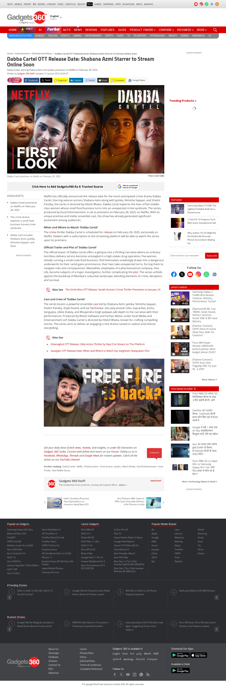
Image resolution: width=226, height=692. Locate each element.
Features (108, 30)
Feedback (53, 657)
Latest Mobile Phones (52, 568)
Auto (67, 30)
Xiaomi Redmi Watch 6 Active (128, 538)
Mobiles (39, 36)
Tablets (172, 36)
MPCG (139, 4)
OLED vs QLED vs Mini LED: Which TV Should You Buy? (35, 593)
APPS (118, 4)
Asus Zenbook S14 (16, 553)
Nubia (177, 545)
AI (40, 30)
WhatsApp (62, 455)
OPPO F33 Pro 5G (50, 545)
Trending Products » (182, 101)
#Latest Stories (16, 617)
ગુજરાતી (117, 659)
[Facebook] (174, 274)
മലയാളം (128, 659)
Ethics (83, 657)
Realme (178, 561)
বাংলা (132, 654)
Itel (153, 561)
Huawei (155, 549)
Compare (165, 30)
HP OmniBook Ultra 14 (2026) (56, 553)
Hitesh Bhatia (128, 466)
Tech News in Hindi (182, 388)
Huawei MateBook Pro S (93, 561)
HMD (154, 541)
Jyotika (117, 466)
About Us (53, 649)
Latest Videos (179, 287)
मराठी (155, 654)
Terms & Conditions (90, 665)
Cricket (51, 4)
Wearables (198, 36)
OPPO (178, 553)
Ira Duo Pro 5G (121, 530)
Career (83, 649)
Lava (177, 530)
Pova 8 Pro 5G (88, 549)
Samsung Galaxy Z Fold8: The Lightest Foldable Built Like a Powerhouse (201, 209)
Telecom (52, 36)
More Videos (208, 379)
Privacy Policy (86, 653)
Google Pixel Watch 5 (124, 541)
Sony (200, 541)
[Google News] (214, 274)
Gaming (77, 36)
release (108, 232)
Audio (120, 36)
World (18, 4)
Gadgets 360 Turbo (55, 451)
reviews (86, 447)
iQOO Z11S (86, 545)
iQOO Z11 (86, 534)
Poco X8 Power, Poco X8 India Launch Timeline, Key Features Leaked (197, 624)
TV (128, 36)
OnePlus (179, 549)
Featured (176, 200)
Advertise (53, 673)
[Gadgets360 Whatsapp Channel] (206, 274)
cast (96, 304)
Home (13, 30)
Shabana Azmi (91, 466)
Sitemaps (53, 653)
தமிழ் (139, 654)
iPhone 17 (47, 557)
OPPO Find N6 (14, 541)
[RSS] (217, 4)
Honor (155, 545)
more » (123, 485)
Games (97, 4)
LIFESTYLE (70, 4)
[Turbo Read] (14, 80)
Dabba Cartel (69, 466)
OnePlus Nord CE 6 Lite (53, 538)
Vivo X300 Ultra (14, 549)
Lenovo (178, 534)
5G (209, 36)
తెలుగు (147, 654)
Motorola (179, 538)
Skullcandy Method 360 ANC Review (197, 591)
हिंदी (34, 4)
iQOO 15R (12, 569)
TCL (199, 545)
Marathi (148, 4)
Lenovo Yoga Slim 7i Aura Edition (23, 565)
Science (185, 36)
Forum (115, 451)
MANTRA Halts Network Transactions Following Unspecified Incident (90, 624)
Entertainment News (42, 53)
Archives (52, 661)
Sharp (201, 538)
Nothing (178, 541)
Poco (177, 557)
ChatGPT (11, 538)
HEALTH (81, 4)
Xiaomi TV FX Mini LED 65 (126, 545)
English (116, 654)
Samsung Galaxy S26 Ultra (20, 530)
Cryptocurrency (49, 549)
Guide (122, 30)
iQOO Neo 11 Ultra (90, 541)
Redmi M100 (87, 538)
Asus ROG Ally (121, 557)
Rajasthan (129, 4)
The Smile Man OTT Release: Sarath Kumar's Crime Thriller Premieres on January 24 (113, 289)
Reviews (91, 30)
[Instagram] (198, 274)
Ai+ (153, 530)
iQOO (154, 557)
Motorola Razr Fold (16, 534)
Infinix (154, 553)
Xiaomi (201, 553)
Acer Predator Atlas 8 (124, 553)
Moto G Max (87, 553)
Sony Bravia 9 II (121, 549)
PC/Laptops (140, 36)
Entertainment (93, 36)
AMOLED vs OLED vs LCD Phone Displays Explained (141, 593)
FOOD (60, 4)
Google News (91, 455)
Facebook (49, 455)
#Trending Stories (17, 585)
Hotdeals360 (157, 36)
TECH (89, 4)
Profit (27, 4)
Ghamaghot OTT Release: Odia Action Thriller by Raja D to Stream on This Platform (98, 344)
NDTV (10, 4)
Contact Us (54, 665)
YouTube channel (70, 459)
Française (152, 659)
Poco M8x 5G (87, 530)
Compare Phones (50, 572)
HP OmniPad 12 (49, 534)
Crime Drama (106, 466)
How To (65, 36)
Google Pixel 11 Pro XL (92, 557)
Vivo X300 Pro (14, 561)
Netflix (80, 466)
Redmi (201, 530)
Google (155, 538)
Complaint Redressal (91, 669)
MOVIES (41, 4)
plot (135, 272)
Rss (147, 674)
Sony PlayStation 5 (51, 530)
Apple (154, 534)
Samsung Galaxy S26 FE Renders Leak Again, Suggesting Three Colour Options (144, 626)
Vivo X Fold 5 (13, 573)
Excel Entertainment (146, 466)
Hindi (125, 654)
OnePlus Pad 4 (49, 541)
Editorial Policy (87, 661)
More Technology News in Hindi (198, 481)
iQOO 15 (11, 557)
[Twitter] (182, 274)
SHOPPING (108, 4)
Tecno (201, 549)
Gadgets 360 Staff (25, 74)
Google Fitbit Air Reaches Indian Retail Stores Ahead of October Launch (91, 593)
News (78, 30)
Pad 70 (117, 534)
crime (53, 232)
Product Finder (141, 30)
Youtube (128, 674)
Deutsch (140, 659)
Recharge (184, 30)
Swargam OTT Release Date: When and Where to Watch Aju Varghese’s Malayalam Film (100, 350)
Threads (74, 455)
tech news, (75, 447)
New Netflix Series (61, 470)
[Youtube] (190, 274)
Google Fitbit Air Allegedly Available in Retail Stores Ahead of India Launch (35, 624)
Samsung (202, 534)
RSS (50, 669)
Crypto (109, 36)
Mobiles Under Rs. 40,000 (20, 545)
